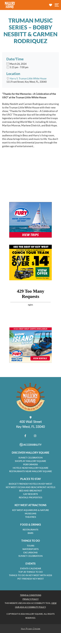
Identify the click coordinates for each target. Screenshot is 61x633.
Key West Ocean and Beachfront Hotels (30, 487)
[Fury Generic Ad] (30, 220)
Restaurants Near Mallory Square (30, 471)
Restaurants (30, 529)
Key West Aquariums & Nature (30, 510)
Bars (30, 533)
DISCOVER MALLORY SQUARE (30, 452)
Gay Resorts (30, 494)
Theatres (30, 516)
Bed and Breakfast (30, 490)
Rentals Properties (30, 497)
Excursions (30, 552)
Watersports (30, 549)
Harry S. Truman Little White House (28, 78)
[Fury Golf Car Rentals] (30, 345)
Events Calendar (30, 568)
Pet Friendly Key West (30, 578)
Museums (30, 513)
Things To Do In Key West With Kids (30, 575)
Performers (30, 464)
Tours (30, 545)
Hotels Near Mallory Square (30, 467)
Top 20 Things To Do (30, 571)
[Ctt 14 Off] (30, 262)
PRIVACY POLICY (31, 599)
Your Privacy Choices (30, 628)
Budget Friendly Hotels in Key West (30, 483)
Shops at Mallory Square (30, 461)
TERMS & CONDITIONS (30, 595)
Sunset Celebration (30, 457)
